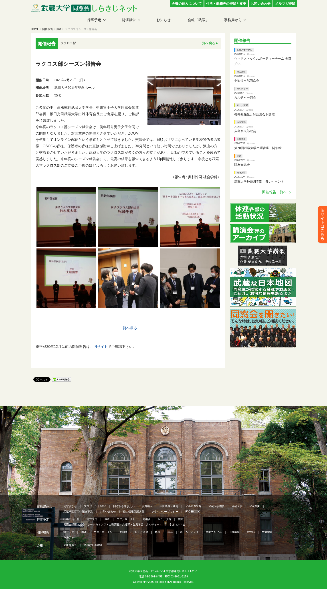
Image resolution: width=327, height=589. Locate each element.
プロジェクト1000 (95, 506)
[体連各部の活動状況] (263, 219)
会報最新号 (70, 545)
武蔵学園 (254, 506)
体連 (59, 29)
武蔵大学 (237, 506)
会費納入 (147, 506)
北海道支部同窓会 (246, 81)
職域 (181, 519)
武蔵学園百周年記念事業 (78, 511)
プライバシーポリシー (164, 511)
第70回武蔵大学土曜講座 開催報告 (259, 148)
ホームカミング (189, 532)
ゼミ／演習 (242, 105)
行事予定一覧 (71, 519)
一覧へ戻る (207, 43)
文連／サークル (244, 49)
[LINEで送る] (61, 379)
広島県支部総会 (245, 131)
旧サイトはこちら (323, 224)
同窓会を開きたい (124, 506)
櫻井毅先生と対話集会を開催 (254, 114)
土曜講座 (241, 139)
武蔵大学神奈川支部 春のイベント (259, 181)
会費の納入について (187, 3)
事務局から (233, 20)
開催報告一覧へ (274, 192)
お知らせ (163, 20)
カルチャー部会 (245, 97)
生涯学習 (267, 532)
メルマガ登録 (285, 3)
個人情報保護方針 (133, 511)
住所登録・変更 (168, 506)
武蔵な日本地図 (93, 545)
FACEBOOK (192, 511)
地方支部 (241, 72)
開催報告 (129, 20)
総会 (170, 532)
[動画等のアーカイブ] (263, 240)
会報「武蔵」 (198, 20)
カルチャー (242, 88)
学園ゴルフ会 (177, 524)
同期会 (147, 519)
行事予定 (94, 20)
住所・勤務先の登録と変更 (226, 3)
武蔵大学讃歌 (216, 506)
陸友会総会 (242, 164)
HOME (35, 29)
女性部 (251, 532)
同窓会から (70, 506)
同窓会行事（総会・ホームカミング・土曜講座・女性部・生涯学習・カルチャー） (112, 524)
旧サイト (100, 347)
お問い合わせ (261, 3)
